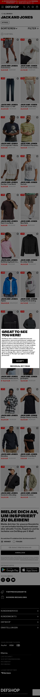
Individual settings (20, 366)
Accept (20, 361)
